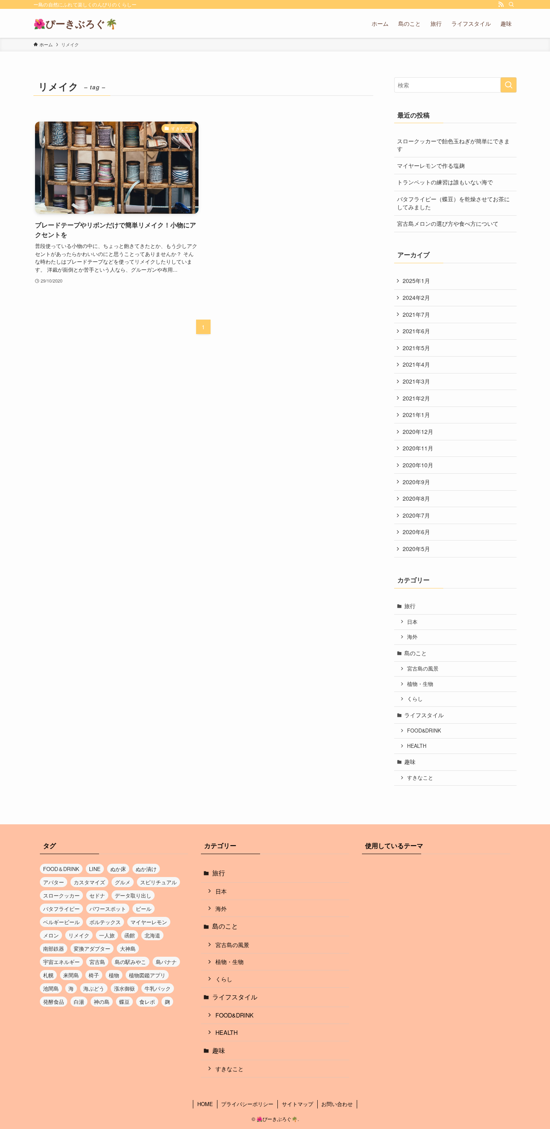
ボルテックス (105, 922)
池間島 (51, 988)
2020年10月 (418, 465)
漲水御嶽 (124, 988)
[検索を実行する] (508, 85)
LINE (95, 869)
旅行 (410, 606)
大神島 (128, 948)
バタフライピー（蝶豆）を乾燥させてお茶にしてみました (453, 203)
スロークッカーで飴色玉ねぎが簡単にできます (453, 145)
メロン (51, 935)
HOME (205, 1104)
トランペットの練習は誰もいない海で (445, 182)
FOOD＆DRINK (61, 869)
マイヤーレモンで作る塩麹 (431, 165)
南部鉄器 (53, 948)
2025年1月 (416, 281)
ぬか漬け (146, 869)
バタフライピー (61, 908)
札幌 (48, 975)
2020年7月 (416, 515)
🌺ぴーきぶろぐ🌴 (75, 23)
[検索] (511, 4)
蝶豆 (124, 1001)
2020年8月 (416, 498)
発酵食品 (53, 1001)
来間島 (71, 975)
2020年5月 (416, 549)
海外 (412, 636)
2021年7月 (416, 314)
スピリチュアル (158, 882)
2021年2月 (416, 398)
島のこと (415, 653)
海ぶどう (93, 988)
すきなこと (420, 777)
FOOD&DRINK (424, 730)
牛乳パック (158, 988)
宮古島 (97, 962)
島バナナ (166, 962)
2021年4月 (416, 364)
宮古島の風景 (422, 668)
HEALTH (416, 745)
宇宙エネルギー (61, 962)
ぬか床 (118, 869)
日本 (412, 621)
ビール (143, 908)
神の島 (102, 1001)
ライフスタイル (424, 715)
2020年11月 (418, 448)
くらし (415, 698)
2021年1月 (416, 415)
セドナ (97, 895)
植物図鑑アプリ (147, 975)
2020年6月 (416, 532)
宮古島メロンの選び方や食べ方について (447, 223)
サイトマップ (297, 1104)
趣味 (410, 761)
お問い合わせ (337, 1104)
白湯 (79, 1001)
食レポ (147, 1001)
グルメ (122, 882)
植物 (114, 975)
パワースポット (107, 908)
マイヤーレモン (148, 922)
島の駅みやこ (130, 962)
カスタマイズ (89, 882)
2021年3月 (416, 381)
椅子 (94, 975)
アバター (53, 882)
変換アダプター (92, 948)
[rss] (501, 4)
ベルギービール (61, 922)
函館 (129, 935)
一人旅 (107, 935)
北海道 (152, 935)
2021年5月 (416, 348)
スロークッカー (61, 895)
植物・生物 (420, 683)
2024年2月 (416, 297)
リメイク (78, 935)
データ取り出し (133, 895)
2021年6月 (416, 331)
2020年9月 (416, 482)
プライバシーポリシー (247, 1104)
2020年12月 (418, 431)
